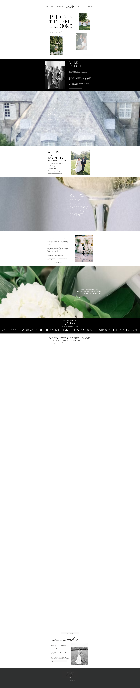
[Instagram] (70, 677)
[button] (55, 75)
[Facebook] (69, 677)
